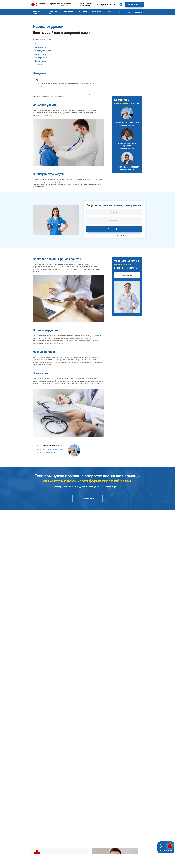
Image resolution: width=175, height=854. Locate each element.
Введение (38, 44)
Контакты (138, 12)
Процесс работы (41, 54)
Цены (129, 12)
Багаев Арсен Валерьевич (127, 123)
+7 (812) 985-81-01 (107, 5)
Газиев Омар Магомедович (127, 168)
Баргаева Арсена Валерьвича (50, 449)
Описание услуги (41, 47)
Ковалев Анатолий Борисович (127, 146)
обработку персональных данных (125, 235)
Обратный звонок (134, 4)
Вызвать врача (127, 275)
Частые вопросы (41, 61)
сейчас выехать (123, 103)
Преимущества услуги (43, 51)
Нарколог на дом (52, 12)
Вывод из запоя (36, 12)
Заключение (39, 65)
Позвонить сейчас (87, 498)
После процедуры (41, 58)
